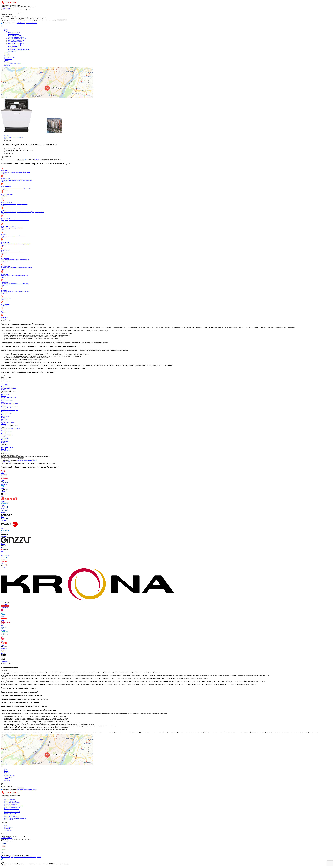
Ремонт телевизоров (14, 32)
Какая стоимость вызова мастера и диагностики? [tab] (19, 692)
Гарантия (7, 55)
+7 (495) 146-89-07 (6, 8)
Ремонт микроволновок (15, 48)
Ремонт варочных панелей (15, 41)
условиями (37, 159)
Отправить (20, 159)
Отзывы (6, 60)
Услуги (6, 31)
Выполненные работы (14, 63)
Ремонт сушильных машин (16, 43)
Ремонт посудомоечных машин (17, 38)
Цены (6, 29)
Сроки (6, 52)
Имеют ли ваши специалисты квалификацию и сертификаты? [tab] (24, 699)
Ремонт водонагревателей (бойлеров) (19, 49)
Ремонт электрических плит (16, 40)
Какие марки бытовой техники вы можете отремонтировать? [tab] (24, 706)
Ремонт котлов (12, 51)
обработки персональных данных (27, 23)
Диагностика (8, 59)
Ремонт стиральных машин (16, 37)
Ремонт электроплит (10, 813)
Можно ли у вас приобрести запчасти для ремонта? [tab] (20, 702)
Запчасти (7, 54)
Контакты (7, 65)
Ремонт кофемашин (13, 34)
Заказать (3, 865)
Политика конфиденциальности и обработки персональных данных (21, 857)
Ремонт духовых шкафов (15, 45)
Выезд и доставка (9, 57)
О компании (7, 62)
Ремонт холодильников (14, 35)
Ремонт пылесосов (13, 46)
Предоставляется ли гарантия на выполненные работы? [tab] (22, 695)
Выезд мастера (8, 827)
